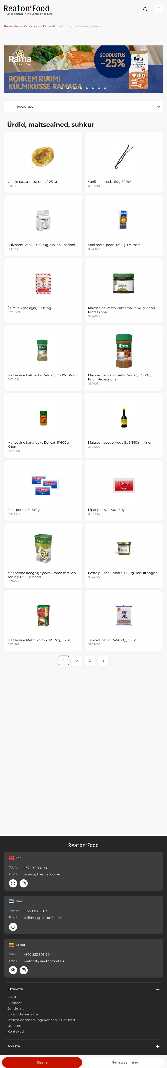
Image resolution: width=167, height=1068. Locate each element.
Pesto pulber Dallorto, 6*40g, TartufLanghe (122, 573)
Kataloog (31, 26)
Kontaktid (16, 1031)
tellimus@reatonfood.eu (44, 918)
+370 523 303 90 (37, 955)
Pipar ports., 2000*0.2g (106, 510)
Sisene (42, 1062)
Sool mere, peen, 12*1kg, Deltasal (114, 245)
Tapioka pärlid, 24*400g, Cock (112, 640)
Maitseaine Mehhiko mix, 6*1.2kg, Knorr (39, 640)
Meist (12, 997)
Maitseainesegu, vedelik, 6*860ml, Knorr (120, 442)
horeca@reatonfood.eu (43, 874)
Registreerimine (125, 1062)
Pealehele (11, 26)
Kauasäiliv (50, 26)
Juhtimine (16, 1009)
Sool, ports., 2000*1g (24, 510)
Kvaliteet (15, 1003)
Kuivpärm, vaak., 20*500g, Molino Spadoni (41, 245)
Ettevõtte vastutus (23, 1014)
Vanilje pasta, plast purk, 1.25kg (32, 182)
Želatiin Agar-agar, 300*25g (29, 308)
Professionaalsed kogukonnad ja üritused (41, 1020)
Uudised (14, 1026)
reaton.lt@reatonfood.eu (44, 961)
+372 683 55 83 (35, 911)
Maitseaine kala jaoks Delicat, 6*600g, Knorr (43, 375)
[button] (62, 88)
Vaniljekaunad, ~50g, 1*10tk (109, 182)
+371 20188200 (35, 868)
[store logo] (28, 7)
